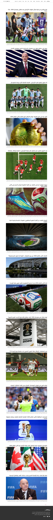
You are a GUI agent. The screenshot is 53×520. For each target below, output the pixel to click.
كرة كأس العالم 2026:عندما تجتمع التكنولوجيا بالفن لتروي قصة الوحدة (28, 283)
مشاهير (42, 1)
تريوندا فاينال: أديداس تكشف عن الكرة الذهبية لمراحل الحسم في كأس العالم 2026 (28, 185)
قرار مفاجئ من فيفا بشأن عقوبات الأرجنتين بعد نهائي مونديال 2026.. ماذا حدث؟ (27, 10)
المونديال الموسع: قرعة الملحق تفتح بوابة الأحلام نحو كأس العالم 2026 (28, 446)
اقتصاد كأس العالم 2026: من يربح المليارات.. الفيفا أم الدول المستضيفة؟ (27, 256)
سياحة (23, 1)
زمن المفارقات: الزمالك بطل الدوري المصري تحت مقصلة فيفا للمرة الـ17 (28, 351)
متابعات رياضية (38, 1)
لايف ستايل (16, 1)
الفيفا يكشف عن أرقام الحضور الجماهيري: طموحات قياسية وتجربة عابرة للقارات (28, 221)
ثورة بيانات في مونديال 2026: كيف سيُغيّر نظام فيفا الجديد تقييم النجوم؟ (27, 317)
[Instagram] (5, 1)
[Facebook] (44, 516)
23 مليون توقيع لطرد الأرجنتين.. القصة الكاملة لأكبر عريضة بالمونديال (29, 82)
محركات (31, 1)
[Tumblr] (6, 1)
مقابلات (45, 1)
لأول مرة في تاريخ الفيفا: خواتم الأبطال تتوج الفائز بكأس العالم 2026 (28, 117)
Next (46, 504)
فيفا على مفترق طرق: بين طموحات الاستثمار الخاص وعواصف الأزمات (29, 48)
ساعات (28, 1)
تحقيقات (34, 1)
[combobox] (10, 1)
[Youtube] (7, 1)
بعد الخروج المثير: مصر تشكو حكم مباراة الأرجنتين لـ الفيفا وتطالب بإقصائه (27, 151)
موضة (25, 1)
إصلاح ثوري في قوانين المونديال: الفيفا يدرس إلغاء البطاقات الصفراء (28, 385)
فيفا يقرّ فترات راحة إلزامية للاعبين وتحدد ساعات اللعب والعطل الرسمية (28, 475)
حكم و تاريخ (20, 1)
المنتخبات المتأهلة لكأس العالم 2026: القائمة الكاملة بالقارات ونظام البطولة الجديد (26, 417)
